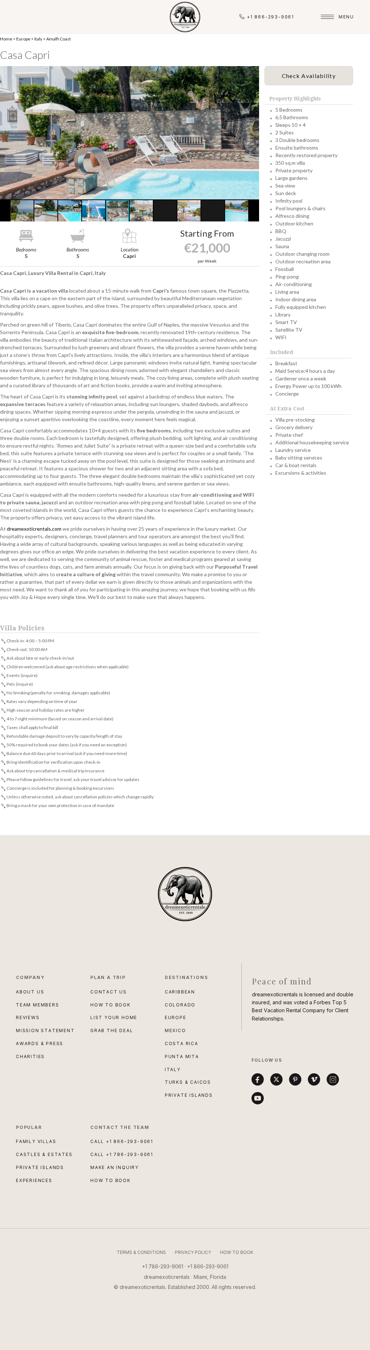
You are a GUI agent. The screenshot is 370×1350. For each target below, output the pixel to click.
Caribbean (180, 992)
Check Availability (309, 75)
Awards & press (39, 1043)
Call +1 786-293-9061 (121, 1154)
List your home (113, 1017)
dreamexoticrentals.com (34, 529)
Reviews (28, 1017)
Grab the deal (111, 1030)
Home (6, 39)
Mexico (175, 1030)
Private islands (40, 1167)
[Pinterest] (295, 1079)
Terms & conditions (141, 1252)
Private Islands (189, 1095)
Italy (38, 39)
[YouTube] (257, 1098)
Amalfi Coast (58, 39)
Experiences (34, 1180)
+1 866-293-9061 (270, 17)
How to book (110, 1005)
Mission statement (45, 1030)
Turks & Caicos (188, 1082)
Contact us (108, 992)
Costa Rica (181, 1043)
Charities (30, 1056)
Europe (23, 39)
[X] (276, 1079)
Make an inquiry (114, 1167)
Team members (37, 1005)
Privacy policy (193, 1252)
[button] (129, 132)
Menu (346, 17)
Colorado (180, 1005)
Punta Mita (182, 1056)
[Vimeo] (314, 1079)
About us (30, 992)
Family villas (36, 1141)
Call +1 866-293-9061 (121, 1141)
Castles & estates (44, 1154)
